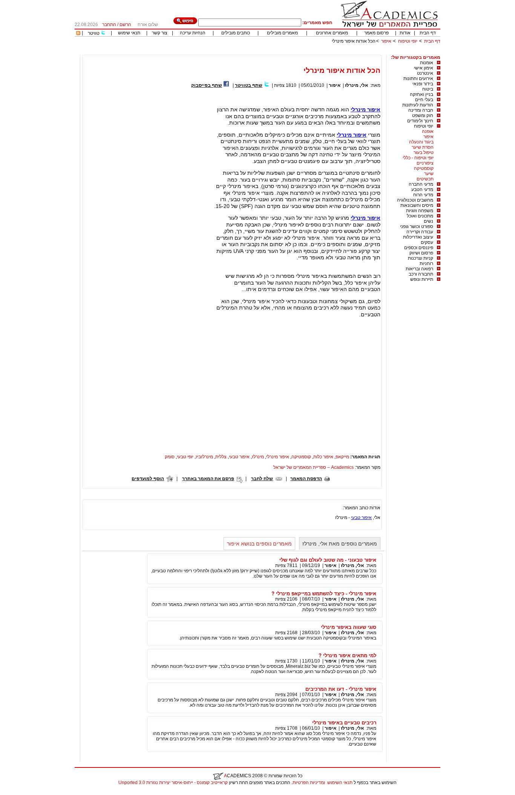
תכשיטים (425, 179)
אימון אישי (423, 68)
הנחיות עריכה (192, 32)
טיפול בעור (424, 152)
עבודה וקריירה (419, 231)
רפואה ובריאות (419, 268)
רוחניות (426, 263)
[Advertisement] (303, 52)
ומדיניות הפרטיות (309, 782)
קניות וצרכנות (420, 258)
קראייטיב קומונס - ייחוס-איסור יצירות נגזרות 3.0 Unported (173, 782)
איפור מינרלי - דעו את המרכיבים (340, 689)
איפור (386, 41)
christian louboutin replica (29, 792)
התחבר (109, 24)
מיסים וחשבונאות (416, 205)
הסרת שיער (423, 147)
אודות (405, 32)
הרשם (125, 24)
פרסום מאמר (376, 32)
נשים (428, 221)
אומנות (426, 62)
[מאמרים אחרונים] (78, 33)
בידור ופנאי (422, 83)
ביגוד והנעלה (421, 142)
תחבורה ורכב (421, 274)
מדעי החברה (421, 184)
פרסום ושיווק (421, 253)
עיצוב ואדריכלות (418, 237)
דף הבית (428, 32)
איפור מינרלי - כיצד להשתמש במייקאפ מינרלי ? (323, 593)
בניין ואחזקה (421, 94)
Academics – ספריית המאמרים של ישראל (313, 467)
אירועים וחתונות (418, 78)
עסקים (427, 242)
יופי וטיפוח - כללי (418, 157)
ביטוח (427, 89)
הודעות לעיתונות (417, 105)
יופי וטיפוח (407, 41)
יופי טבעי (185, 456)
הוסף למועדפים (148, 478)
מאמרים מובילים (282, 32)
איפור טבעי (239, 456)
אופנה (428, 131)
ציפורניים (425, 163)
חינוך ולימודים (420, 120)
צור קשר (159, 32)
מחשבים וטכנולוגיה (415, 200)
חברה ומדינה (420, 110)
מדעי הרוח (423, 194)
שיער (429, 173)
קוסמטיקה (424, 168)
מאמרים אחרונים (332, 32)
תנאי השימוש (340, 782)
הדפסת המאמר (306, 478)
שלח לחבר (262, 478)
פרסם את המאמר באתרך (208, 478)
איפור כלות (323, 456)
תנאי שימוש (129, 32)
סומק (170, 456)
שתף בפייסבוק (206, 85)
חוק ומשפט (422, 115)
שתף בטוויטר (248, 85)
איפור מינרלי (365, 109)
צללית (221, 456)
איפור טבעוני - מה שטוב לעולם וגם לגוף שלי (327, 560)
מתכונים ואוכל (420, 216)
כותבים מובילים (235, 32)
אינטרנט (425, 73)
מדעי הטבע (422, 189)
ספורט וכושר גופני (416, 226)
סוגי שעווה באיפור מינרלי (348, 627)
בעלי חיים (424, 99)
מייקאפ (342, 456)
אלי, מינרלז (356, 85)
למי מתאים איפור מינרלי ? (347, 655)
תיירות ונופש (421, 279)
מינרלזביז (204, 456)
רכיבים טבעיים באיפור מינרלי (344, 723)
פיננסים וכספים (418, 247)
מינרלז (258, 456)
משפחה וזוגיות (419, 210)
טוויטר (94, 33)
